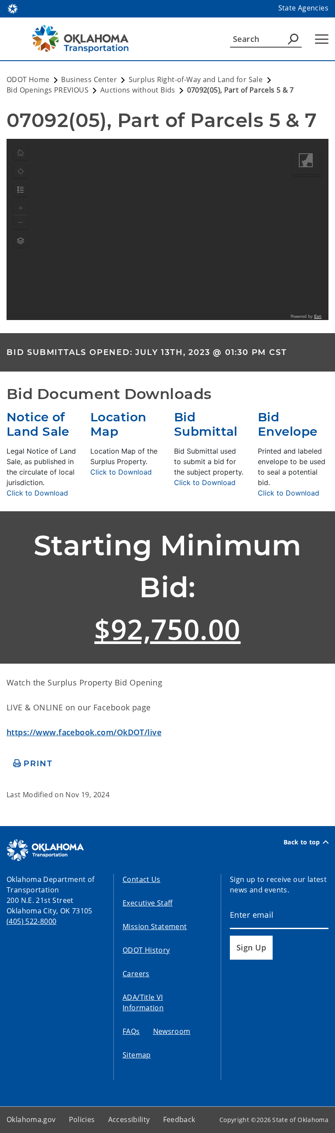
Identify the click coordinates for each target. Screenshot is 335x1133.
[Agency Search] (293, 39)
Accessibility (129, 1119)
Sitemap (137, 1055)
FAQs (131, 1031)
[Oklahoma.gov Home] (13, 7)
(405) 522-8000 (31, 921)
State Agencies (303, 8)
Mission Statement (155, 926)
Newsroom (172, 1031)
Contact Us (142, 879)
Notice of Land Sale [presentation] (38, 424)
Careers (136, 973)
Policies (82, 1119)
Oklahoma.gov (31, 1119)
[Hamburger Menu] (321, 39)
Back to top (302, 842)
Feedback (179, 1119)
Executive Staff (148, 903)
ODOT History (146, 950)
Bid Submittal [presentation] (206, 424)
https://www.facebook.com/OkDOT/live (84, 732)
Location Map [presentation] (118, 424)
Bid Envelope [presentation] (287, 424)
